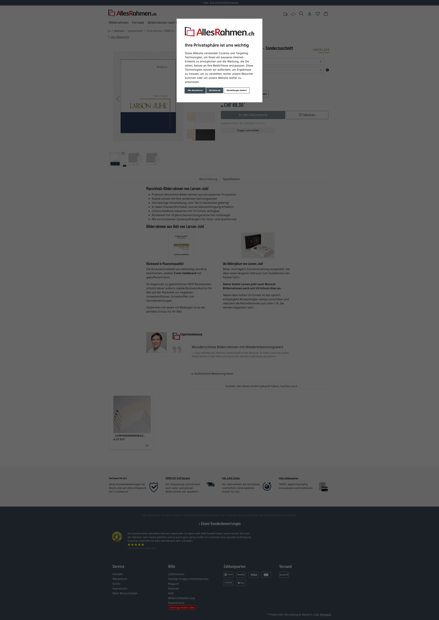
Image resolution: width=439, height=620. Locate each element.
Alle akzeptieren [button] (195, 90)
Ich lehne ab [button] (214, 90)
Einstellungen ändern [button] (237, 90)
